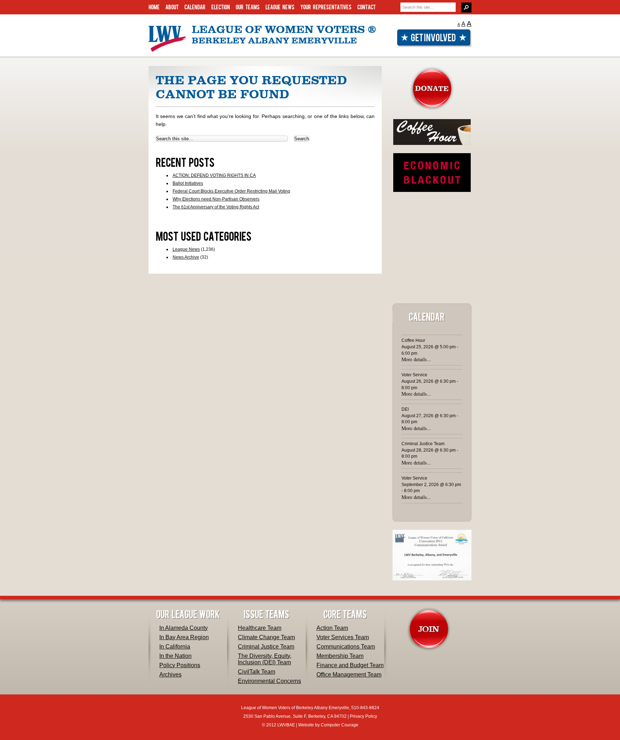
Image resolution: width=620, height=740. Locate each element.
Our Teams (248, 7)
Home (154, 7)
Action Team (332, 628)
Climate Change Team (266, 637)
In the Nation (175, 656)
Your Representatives (326, 7)
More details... (416, 359)
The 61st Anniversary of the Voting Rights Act (216, 206)
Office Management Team (348, 674)
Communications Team (345, 647)
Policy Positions (179, 665)
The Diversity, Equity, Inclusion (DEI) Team (264, 659)
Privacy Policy (363, 716)
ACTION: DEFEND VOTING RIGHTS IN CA (214, 175)
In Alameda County (183, 628)
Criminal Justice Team (266, 647)
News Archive (186, 257)
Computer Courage (339, 724)
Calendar (195, 7)
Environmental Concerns (269, 681)
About (172, 7)
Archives (170, 674)
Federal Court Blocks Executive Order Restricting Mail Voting (231, 191)
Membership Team (339, 656)
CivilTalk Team (256, 672)
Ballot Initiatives (188, 183)
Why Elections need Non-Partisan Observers (216, 199)
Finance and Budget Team (350, 665)
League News (280, 7)
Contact (366, 7)
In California (174, 647)
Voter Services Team (342, 637)
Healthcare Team (259, 628)
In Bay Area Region (184, 637)
